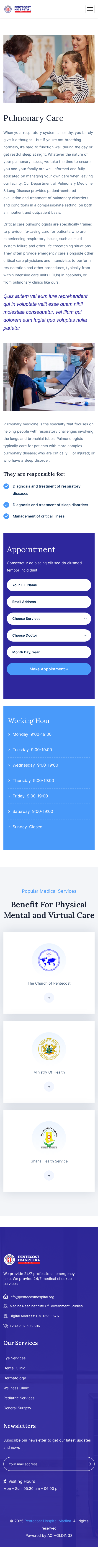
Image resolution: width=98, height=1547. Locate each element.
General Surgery (17, 1408)
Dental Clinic (14, 1368)
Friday (19, 796)
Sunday (20, 826)
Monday (20, 734)
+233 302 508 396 (25, 1326)
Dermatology (14, 1378)
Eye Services (14, 1358)
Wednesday (24, 765)
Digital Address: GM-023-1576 (34, 1316)
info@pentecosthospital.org (32, 1297)
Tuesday (21, 749)
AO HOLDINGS (59, 1535)
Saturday (21, 811)
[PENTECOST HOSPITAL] (18, 9)
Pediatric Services (18, 1398)
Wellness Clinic (16, 1388)
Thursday (22, 780)
